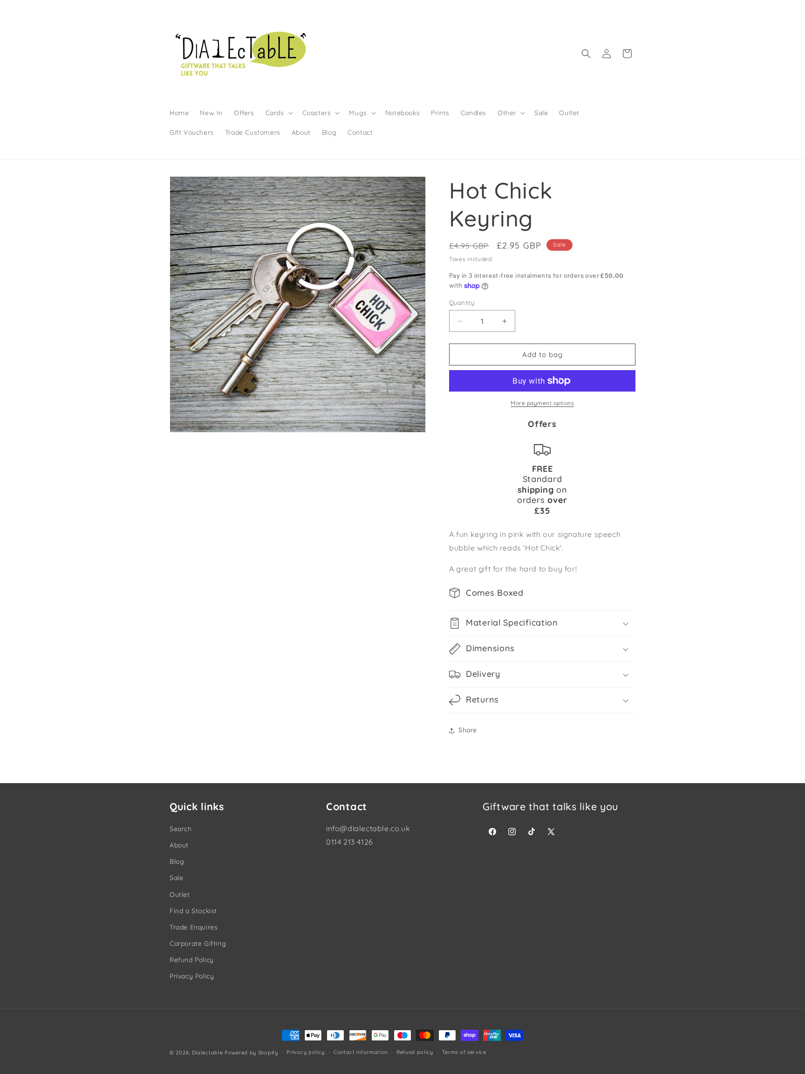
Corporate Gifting (198, 943)
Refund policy (414, 1052)
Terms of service (464, 1052)
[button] (278, 113)
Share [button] (467, 730)
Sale (176, 878)
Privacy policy (306, 1052)
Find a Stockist (193, 911)
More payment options (542, 402)
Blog (177, 861)
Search (181, 829)
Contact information (361, 1052)
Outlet (180, 894)
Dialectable (207, 1052)
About (179, 845)
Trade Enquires (194, 927)
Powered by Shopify (251, 1052)
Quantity (461, 302)
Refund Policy (192, 960)
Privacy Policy (192, 976)
